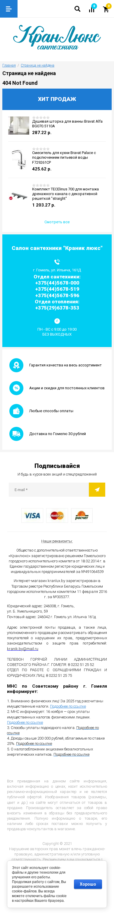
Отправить (97, 490)
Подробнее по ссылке (68, 706)
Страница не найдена (37, 65)
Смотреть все (57, 222)
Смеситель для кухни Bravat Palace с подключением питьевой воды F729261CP (64, 157)
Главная (9, 65)
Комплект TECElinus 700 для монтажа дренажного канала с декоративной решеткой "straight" (65, 194)
